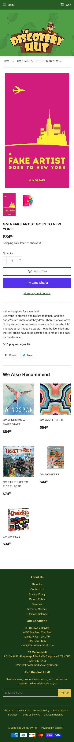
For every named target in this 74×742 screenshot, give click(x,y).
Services (37, 604)
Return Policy (37, 599)
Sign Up (64, 692)
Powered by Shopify (52, 727)
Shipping (8, 242)
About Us (37, 584)
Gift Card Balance (37, 614)
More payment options (37, 293)
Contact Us (37, 589)
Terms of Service (37, 609)
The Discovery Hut (27, 727)
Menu (11, 4)
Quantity (8, 253)
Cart (68, 4)
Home (6, 60)
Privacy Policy (37, 594)
